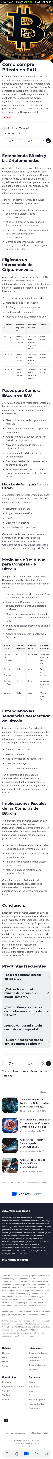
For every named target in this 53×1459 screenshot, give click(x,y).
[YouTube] (6, 1421)
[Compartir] (48, 140)
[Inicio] (26, 1454)
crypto (24, 1071)
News (5, 1361)
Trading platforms (37, 1365)
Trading (8, 1075)
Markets (6, 1399)
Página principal (8, 1183)
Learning (6, 1382)
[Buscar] (7, 1454)
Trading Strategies (38, 1353)
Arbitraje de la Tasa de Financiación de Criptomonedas (32, 1163)
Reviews (33, 1369)
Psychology (34, 1408)
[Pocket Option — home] (26, 1194)
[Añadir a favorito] (42, 140)
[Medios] (36, 1454)
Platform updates (37, 1399)
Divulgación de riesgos (15, 1260)
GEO (31, 1390)
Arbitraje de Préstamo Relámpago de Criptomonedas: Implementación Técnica (33, 1143)
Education (34, 1386)
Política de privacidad (39, 1433)
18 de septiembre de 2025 (33, 1111)
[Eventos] (16, 1454)
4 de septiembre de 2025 (32, 1131)
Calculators (7, 1390)
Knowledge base (40, 1071)
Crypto (32, 1382)
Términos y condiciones (15, 1433)
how (15, 1071)
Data (4, 1357)
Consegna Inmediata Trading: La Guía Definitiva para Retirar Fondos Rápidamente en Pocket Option (34, 1103)
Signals (6, 1366)
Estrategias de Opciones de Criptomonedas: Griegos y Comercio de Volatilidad (35, 1123)
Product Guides (36, 1403)
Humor (5, 1353)
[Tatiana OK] (4, 128)
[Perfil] (46, 1454)
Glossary (33, 1395)
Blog (19, 1183)
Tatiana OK (24, 128)
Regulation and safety (13, 1386)
